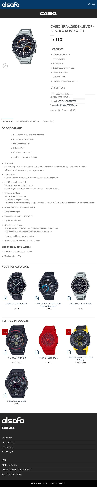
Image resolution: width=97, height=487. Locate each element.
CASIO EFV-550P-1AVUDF (16, 304)
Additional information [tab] (28, 121)
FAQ (4, 460)
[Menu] (93, 4)
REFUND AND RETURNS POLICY (17, 469)
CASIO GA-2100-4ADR (48, 358)
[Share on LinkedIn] (74, 110)
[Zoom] (5, 65)
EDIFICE (65, 94)
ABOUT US (7, 437)
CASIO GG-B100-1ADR (16, 401)
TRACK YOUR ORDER (12, 474)
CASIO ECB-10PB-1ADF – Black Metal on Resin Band (48, 304)
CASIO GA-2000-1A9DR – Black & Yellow (80, 359)
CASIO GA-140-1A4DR (16, 358)
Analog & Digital (60, 105)
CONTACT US (8, 442)
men (75, 105)
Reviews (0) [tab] (48, 121)
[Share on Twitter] (65, 110)
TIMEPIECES (55, 94)
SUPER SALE (7, 452)
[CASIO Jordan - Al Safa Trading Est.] (10, 4)
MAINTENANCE (9, 465)
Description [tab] (7, 121)
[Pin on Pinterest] (71, 110)
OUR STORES (8, 447)
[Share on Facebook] (62, 110)
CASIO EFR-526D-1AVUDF (80, 304)
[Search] (89, 4)
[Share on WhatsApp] (59, 110)
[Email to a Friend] (68, 110)
